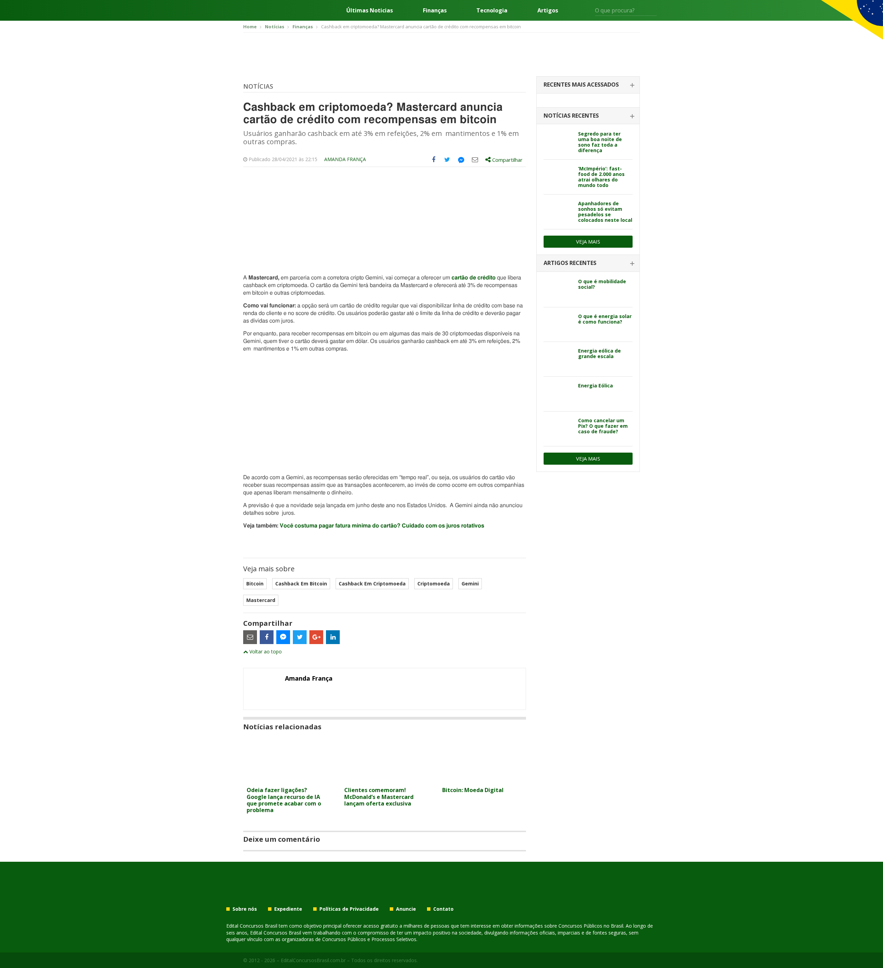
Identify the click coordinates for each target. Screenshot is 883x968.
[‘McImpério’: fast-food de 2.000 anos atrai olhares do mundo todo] (558, 177)
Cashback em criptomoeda (372, 583)
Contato (443, 909)
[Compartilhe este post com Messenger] (461, 160)
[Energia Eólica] (558, 394)
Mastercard (260, 600)
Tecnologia (491, 10)
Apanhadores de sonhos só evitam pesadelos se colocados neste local (605, 211)
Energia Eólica (595, 385)
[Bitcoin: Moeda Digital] (482, 779)
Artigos (547, 10)
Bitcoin (255, 583)
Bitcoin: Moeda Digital (473, 790)
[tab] (588, 85)
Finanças (435, 10)
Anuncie (406, 909)
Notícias (258, 86)
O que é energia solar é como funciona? (605, 319)
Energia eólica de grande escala (599, 353)
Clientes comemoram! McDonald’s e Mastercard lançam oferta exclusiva (379, 796)
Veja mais (588, 241)
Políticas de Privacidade (349, 909)
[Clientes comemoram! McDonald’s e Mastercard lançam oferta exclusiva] (384, 779)
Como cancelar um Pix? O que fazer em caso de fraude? (603, 426)
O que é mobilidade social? (602, 284)
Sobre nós (244, 909)
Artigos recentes (570, 263)
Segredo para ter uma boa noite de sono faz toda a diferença (600, 142)
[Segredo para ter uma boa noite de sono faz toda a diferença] (558, 142)
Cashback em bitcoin (301, 583)
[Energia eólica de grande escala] (558, 359)
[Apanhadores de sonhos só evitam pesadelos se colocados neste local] (558, 212)
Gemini (470, 583)
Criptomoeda (433, 583)
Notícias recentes (571, 115)
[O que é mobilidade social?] (558, 290)
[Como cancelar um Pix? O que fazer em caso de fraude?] (558, 429)
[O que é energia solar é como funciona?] (558, 325)
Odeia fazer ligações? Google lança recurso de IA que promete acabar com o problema (284, 800)
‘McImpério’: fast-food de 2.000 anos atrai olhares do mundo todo (601, 176)
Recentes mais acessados (581, 84)
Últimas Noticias (369, 10)
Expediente (288, 909)
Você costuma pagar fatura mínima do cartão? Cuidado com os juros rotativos (382, 526)
